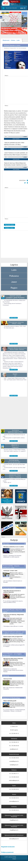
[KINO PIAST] (21, 528)
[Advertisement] (14, 90)
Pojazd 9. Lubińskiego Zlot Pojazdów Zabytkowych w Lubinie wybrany (12, 556)
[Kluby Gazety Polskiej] (7, 512)
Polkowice (14, 275)
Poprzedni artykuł (9, 225)
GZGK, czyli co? (7, 482)
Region (14, 287)
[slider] (14, 19)
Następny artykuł (9, 228)
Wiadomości (6, 40)
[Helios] (7, 528)
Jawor (14, 281)
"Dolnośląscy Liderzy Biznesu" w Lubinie (13, 626)
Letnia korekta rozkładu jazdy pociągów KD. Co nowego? (14, 645)
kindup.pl (14, 858)
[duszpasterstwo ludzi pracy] (21, 512)
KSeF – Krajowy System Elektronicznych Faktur (14, 378)
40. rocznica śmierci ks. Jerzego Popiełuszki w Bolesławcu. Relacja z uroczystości (14, 710)
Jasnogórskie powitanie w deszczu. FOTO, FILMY (15, 326)
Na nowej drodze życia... (9, 328)
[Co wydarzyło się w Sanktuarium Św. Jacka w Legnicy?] (7, 496)
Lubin (18, 40)
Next (24, 19)
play (6, 136)
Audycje (14, 539)
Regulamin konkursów (8, 847)
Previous (3, 19)
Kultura (13, 40)
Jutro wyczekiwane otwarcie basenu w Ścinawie (12, 581)
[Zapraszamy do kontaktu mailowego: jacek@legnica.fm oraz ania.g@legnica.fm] (14, 31)
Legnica (14, 264)
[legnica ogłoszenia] (21, 496)
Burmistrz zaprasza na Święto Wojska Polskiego (14, 449)
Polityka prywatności (7, 852)
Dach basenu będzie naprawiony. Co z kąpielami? (15, 451)
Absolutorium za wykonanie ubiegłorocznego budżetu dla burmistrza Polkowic (13, 670)
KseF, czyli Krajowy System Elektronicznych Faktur (15, 379)
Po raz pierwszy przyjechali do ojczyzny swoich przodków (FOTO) (13, 601)
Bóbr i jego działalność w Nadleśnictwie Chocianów (13, 688)
